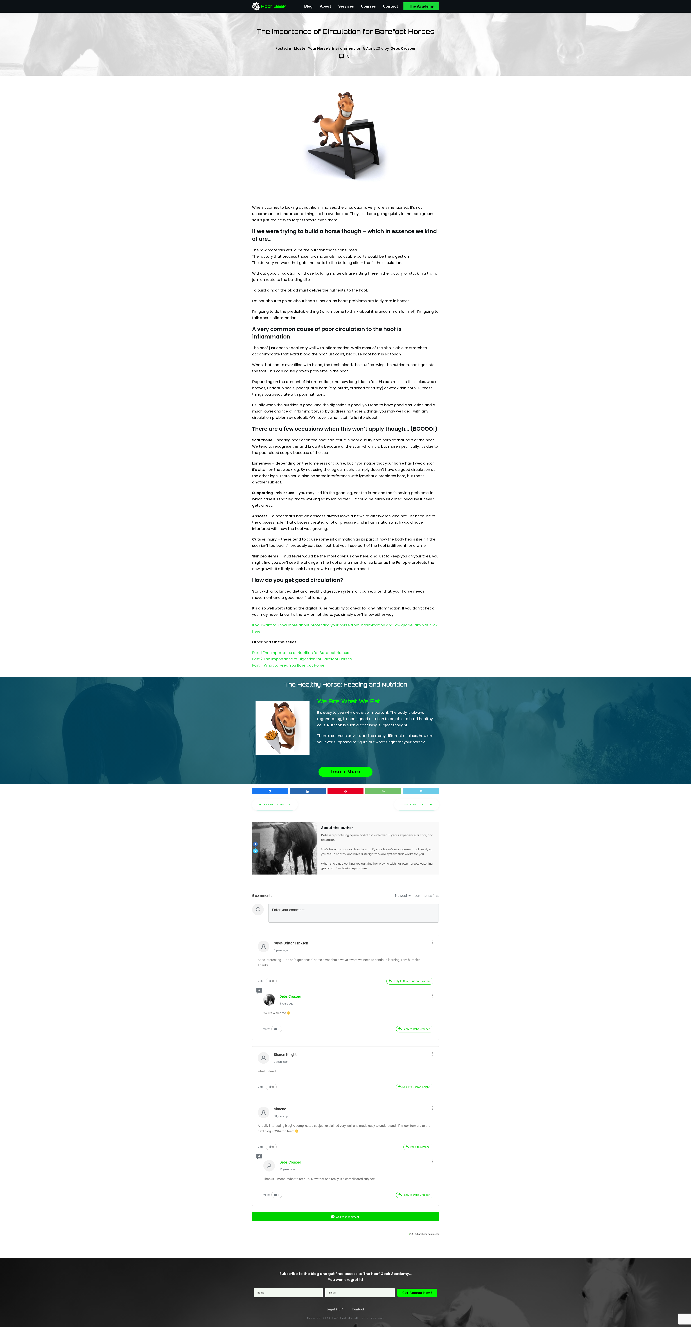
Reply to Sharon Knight (416, 1087)
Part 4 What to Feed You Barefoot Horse (288, 665)
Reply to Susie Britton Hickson (411, 981)
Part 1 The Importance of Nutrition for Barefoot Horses (300, 652)
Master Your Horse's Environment (324, 48)
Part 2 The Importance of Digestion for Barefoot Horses (302, 659)
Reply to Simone (420, 1147)
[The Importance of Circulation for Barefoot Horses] (345, 137)
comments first (426, 895)
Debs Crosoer (403, 48)
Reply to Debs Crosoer (416, 1029)
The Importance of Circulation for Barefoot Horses (345, 31)
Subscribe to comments (427, 1234)
